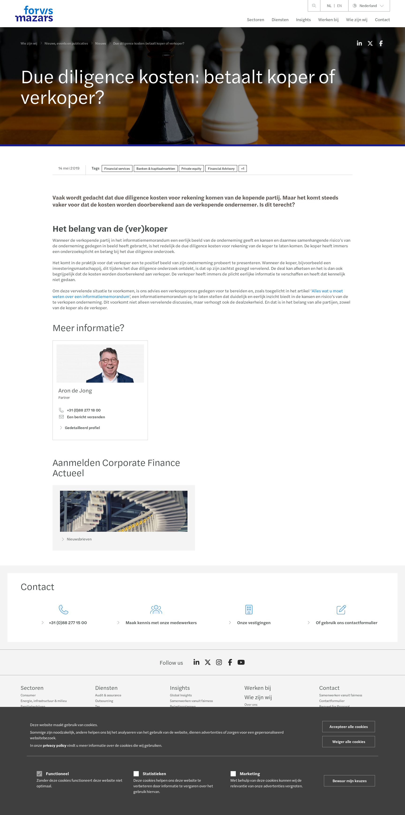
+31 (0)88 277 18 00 (83, 410)
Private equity (191, 168)
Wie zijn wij (357, 19)
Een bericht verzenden (85, 416)
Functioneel (57, 773)
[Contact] (63, 615)
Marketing (250, 773)
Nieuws (100, 43)
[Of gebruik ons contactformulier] (341, 615)
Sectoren (255, 19)
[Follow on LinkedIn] (196, 662)
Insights (303, 19)
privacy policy (54, 745)
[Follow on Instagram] (219, 662)
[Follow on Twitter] (208, 662)
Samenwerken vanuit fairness (191, 700)
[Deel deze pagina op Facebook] (380, 43)
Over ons (250, 704)
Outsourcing (104, 700)
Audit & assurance (108, 695)
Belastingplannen (183, 706)
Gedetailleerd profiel (82, 427)
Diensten (280, 19)
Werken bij (328, 19)
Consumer (28, 695)
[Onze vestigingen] (248, 615)
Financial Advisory (221, 168)
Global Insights (181, 695)
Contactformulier (332, 700)
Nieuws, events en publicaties (66, 43)
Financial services (117, 168)
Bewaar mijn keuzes (350, 780)
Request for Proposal (334, 706)
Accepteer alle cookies (349, 726)
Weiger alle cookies (348, 741)
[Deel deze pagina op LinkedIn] (359, 43)
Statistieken (154, 773)
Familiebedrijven (33, 706)
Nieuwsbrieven (79, 539)
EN (339, 5)
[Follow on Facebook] (230, 662)
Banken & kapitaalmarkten (155, 168)
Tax (97, 706)
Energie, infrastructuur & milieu (44, 700)
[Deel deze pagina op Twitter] (370, 43)
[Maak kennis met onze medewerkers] (156, 615)
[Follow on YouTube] (241, 662)
